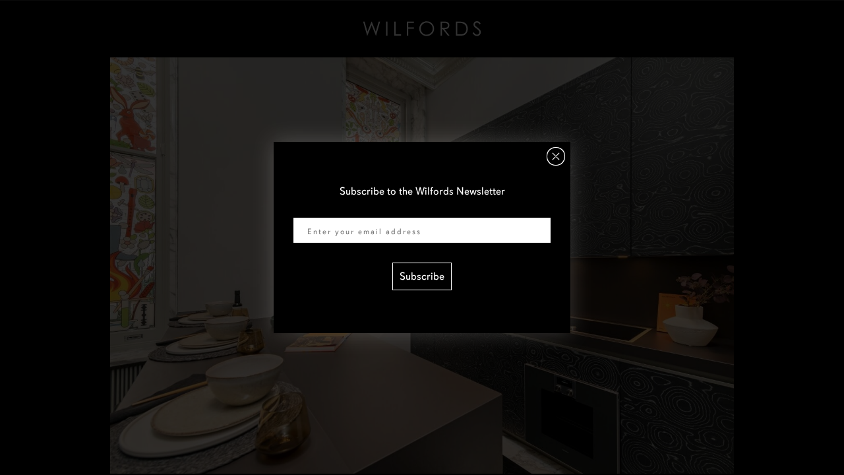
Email (305, 209)
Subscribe (422, 276)
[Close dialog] (556, 156)
